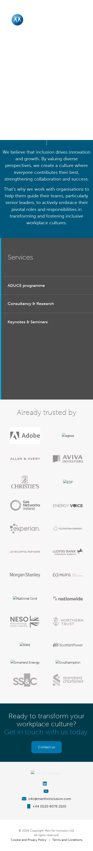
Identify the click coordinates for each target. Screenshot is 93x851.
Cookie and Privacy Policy (28, 840)
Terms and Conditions (67, 840)
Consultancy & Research (31, 303)
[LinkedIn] (46, 783)
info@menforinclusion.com (49, 799)
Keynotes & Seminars (28, 321)
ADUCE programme (26, 285)
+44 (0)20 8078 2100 (49, 806)
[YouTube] (46, 791)
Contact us (46, 747)
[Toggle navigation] (85, 19)
